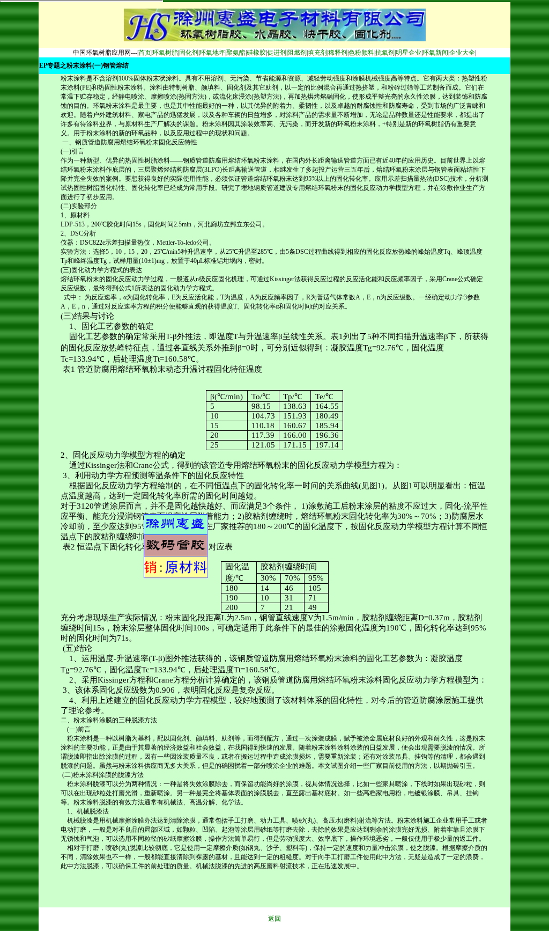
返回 (274, 918)
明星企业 (408, 52)
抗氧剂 (385, 52)
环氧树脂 (165, 52)
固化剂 (188, 52)
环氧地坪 (212, 52)
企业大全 (462, 52)
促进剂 (276, 52)
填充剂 (317, 52)
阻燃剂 (297, 52)
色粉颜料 (361, 52)
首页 (144, 52)
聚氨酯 (236, 52)
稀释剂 (337, 52)
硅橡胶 (256, 52)
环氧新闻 (435, 52)
